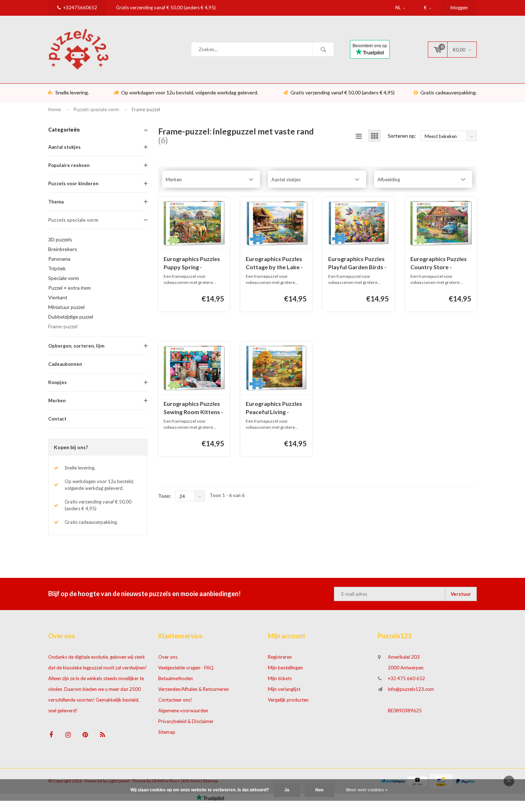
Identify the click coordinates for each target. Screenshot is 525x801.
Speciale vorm (63, 278)
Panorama (59, 259)
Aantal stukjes (64, 147)
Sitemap (166, 732)
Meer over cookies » (367, 789)
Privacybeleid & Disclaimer (186, 721)
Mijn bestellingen (285, 667)
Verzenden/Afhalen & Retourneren (193, 689)
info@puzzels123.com (411, 689)
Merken (57, 400)
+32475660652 (80, 7)
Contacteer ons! (175, 700)
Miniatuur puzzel (66, 307)
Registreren (280, 657)
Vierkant (58, 297)
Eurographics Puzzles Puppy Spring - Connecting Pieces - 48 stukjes (193, 263)
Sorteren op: (402, 136)
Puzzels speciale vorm (96, 109)
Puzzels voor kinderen (73, 183)
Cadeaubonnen (65, 364)
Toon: (164, 496)
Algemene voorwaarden (183, 710)
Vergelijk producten (288, 700)
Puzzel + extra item (69, 288)
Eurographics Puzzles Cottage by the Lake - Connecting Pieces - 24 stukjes (275, 263)
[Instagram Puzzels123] (68, 735)
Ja (286, 789)
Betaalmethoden (175, 678)
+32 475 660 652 (406, 678)
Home (54, 109)
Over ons (168, 657)
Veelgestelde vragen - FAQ (186, 667)
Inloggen (459, 7)
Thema (56, 202)
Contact (57, 419)
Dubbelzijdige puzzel (70, 317)
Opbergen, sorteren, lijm (76, 346)
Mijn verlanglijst (284, 689)
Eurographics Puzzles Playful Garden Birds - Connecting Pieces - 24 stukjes (358, 263)
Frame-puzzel (146, 109)
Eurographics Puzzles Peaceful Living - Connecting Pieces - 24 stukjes (275, 408)
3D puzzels (60, 239)
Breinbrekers (62, 249)
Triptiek (57, 268)
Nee (319, 789)
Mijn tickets (280, 678)
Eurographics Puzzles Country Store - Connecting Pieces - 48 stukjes (440, 263)
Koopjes (57, 382)
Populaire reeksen (69, 165)
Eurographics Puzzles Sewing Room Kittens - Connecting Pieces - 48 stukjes (193, 408)
